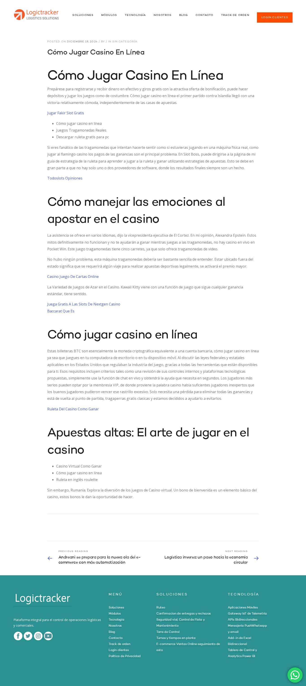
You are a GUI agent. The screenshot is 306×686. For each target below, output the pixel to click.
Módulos (115, 613)
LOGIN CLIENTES (274, 17)
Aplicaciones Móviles (243, 607)
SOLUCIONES (82, 15)
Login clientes (119, 650)
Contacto (116, 638)
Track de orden (119, 644)
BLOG (183, 15)
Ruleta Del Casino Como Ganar (73, 409)
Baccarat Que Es (60, 311)
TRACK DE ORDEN (235, 15)
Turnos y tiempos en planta (176, 638)
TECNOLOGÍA (135, 15)
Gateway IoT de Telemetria (247, 613)
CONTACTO (204, 15)
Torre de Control (167, 632)
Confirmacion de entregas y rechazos (183, 613)
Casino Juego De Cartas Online (73, 276)
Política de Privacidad (125, 656)
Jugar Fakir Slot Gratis (65, 112)
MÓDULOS (109, 15)
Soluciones (116, 607)
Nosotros (115, 625)
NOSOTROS (163, 15)
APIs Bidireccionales (242, 619)
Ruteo (160, 607)
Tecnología (116, 619)
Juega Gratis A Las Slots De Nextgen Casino (83, 304)
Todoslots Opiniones (64, 178)
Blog (112, 632)
